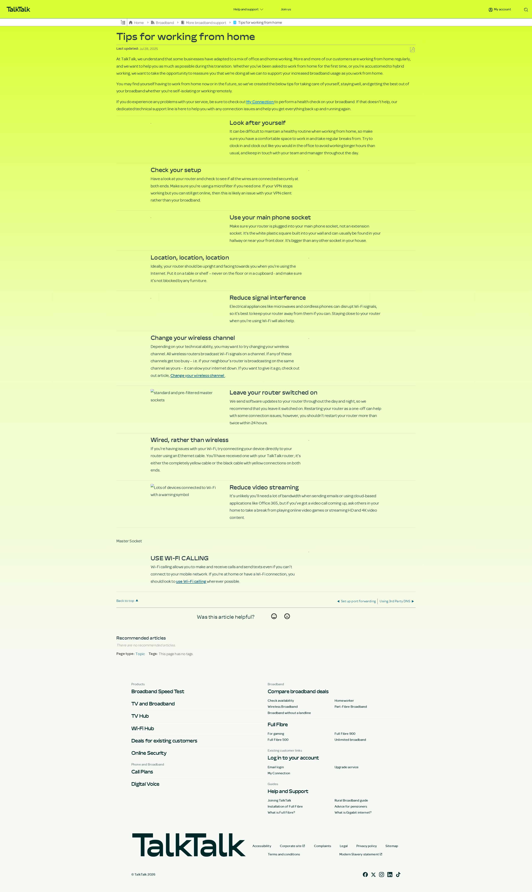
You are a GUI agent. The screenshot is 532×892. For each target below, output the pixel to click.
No (287, 622)
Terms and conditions (284, 854)
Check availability (281, 700)
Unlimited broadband (350, 739)
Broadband (165, 22)
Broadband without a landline (289, 713)
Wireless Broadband (283, 706)
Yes (274, 622)
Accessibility (261, 846)
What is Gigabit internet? (353, 812)
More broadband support (206, 22)
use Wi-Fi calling (191, 581)
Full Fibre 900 (345, 733)
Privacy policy (366, 846)
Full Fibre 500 (278, 739)
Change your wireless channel (197, 375)
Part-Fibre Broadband (351, 706)
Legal (344, 846)
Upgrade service (346, 767)
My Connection (260, 101)
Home (138, 22)
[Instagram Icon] (381, 874)
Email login (276, 767)
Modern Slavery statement (359, 854)
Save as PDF (412, 50)
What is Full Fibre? (281, 812)
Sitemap (391, 846)
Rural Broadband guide (351, 800)
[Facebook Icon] (365, 874)
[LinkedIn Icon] (389, 874)
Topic (140, 653)
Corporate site (291, 846)
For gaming (276, 733)
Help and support (246, 9)
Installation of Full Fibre (285, 806)
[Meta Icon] (373, 874)
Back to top (125, 600)
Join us (286, 9)
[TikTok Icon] (398, 874)
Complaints (322, 846)
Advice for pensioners (351, 806)
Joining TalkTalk (279, 800)
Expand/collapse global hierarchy (123, 22)
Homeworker (344, 700)
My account (502, 9)
